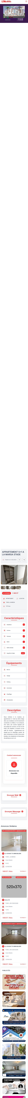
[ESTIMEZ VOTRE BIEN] (14, 982)
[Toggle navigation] (26, 1)
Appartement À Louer (21, 830)
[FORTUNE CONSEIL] (14, 1086)
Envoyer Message (13, 811)
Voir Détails (22, 871)
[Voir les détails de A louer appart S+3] (14, 887)
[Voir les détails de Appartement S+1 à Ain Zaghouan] (14, 933)
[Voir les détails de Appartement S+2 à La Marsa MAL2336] (14, 840)
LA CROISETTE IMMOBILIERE (13, 853)
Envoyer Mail (13, 795)
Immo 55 (7, 900)
